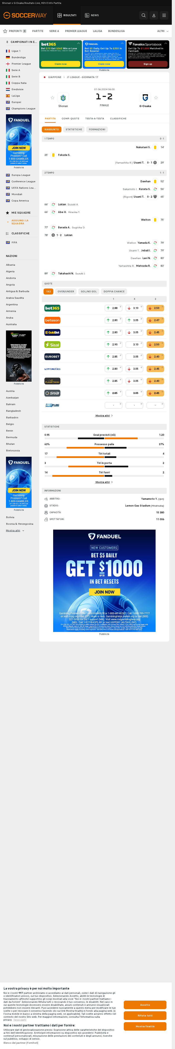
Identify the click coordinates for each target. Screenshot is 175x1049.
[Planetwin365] (52, 381)
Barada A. (64, 227)
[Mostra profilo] (63, 97)
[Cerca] (143, 15)
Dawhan (136, 258)
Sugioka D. (78, 227)
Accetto (145, 1004)
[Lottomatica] (52, 368)
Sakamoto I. (130, 189)
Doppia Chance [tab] (114, 291)
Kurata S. (144, 189)
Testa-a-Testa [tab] (94, 118)
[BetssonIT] (52, 320)
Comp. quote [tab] (70, 118)
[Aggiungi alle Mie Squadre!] (52, 97)
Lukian (62, 204)
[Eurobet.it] (52, 356)
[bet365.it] (52, 308)
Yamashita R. (124, 162)
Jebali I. (145, 250)
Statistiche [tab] (74, 129)
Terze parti (19, 1019)
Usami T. (134, 250)
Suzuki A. (73, 204)
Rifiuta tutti (145, 1015)
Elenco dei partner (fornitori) (20, 1042)
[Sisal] (52, 344)
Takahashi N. (66, 273)
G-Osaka (145, 106)
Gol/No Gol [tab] (89, 291)
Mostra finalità (145, 1026)
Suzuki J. (80, 273)
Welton (131, 243)
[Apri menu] (164, 15)
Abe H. (62, 212)
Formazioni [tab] (97, 129)
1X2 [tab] (48, 291)
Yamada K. (144, 243)
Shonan (63, 106)
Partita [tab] (50, 118)
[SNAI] (52, 393)
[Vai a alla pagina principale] (27, 15)
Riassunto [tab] (51, 129)
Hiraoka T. (74, 212)
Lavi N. (146, 258)
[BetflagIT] (52, 405)
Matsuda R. (143, 266)
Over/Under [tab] (66, 291)
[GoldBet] (52, 332)
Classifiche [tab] (118, 118)
